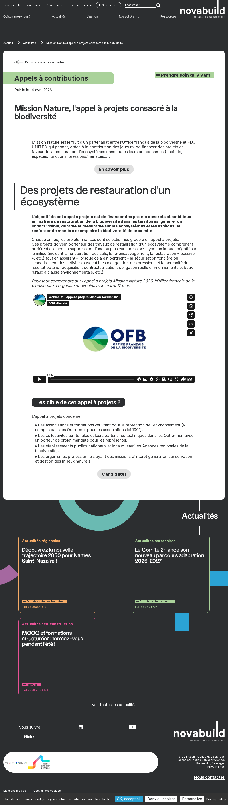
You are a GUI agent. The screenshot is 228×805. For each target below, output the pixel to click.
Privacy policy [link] (216, 799)
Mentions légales (14, 790)
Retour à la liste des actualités (44, 62)
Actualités (29, 43)
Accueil (8, 43)
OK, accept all (128, 799)
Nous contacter (209, 777)
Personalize (192, 799)
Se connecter (110, 5)
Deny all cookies (161, 799)
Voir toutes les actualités (114, 704)
